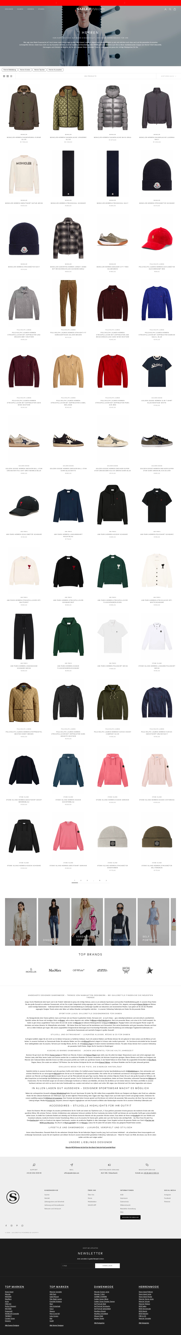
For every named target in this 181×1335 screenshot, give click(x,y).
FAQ (121, 1212)
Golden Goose (157, 398)
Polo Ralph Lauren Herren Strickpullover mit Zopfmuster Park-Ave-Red (112, 403)
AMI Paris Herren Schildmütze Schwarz (24, 534)
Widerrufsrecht (125, 1205)
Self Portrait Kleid (100, 1304)
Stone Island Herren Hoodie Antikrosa (157, 800)
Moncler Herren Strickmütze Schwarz (157, 203)
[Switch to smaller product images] (8, 76)
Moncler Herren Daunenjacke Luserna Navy (157, 138)
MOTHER (8, 1309)
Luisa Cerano (54, 1316)
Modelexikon (92, 1202)
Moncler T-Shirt (99, 1294)
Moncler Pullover (144, 1304)
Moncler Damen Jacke (101, 1292)
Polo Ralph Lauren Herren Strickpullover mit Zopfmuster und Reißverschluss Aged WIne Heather (112, 335)
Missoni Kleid (98, 1316)
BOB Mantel (143, 1311)
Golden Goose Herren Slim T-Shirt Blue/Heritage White (157, 401)
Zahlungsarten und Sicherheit (54, 1202)
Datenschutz (124, 1202)
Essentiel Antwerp (56, 1301)
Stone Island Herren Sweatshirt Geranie (68, 865)
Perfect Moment (10, 1306)
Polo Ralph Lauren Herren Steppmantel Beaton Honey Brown (24, 733)
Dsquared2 (8, 1311)
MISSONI (8, 1297)
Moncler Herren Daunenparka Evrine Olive (24, 138)
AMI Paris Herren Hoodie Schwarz (113, 534)
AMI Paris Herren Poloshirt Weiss (113, 666)
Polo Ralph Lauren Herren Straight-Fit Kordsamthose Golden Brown (68, 333)
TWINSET (8, 1316)
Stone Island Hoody (145, 1297)
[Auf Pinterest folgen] (17, 1226)
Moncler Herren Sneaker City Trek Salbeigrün (113, 268)
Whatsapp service (147, 1170)
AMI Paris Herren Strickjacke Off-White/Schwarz (156, 601)
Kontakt (47, 1198)
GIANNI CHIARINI (100, 1297)
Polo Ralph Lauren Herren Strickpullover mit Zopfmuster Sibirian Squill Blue (157, 335)
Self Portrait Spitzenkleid (102, 1309)
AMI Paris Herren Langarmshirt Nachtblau (68, 535)
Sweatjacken (51, 1100)
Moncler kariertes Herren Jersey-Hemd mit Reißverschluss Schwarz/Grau (68, 268)
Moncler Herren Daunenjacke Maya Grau (112, 137)
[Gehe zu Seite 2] (106, 880)
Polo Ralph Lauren (157, 264)
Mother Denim (99, 1318)
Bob (51, 1318)
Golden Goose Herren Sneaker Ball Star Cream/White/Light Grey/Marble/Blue (24, 469)
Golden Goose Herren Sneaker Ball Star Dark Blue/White (68, 469)
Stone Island (157, 663)
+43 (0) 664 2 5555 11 (151, 1173)
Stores (41, 9)
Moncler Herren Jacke (146, 1299)
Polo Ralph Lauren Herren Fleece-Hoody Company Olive (112, 733)
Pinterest (167, 1202)
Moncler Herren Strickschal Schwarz (68, 203)
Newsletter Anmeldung (128, 1209)
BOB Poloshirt (143, 1314)
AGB (121, 1195)
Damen (20, 9)
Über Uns (91, 1195)
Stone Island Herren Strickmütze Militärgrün (157, 866)
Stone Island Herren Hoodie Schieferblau (68, 801)
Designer (9, 9)
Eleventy (8, 1321)
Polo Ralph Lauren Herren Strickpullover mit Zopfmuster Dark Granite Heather (68, 734)
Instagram (167, 1195)
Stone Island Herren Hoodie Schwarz (24, 865)
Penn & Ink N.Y (55, 1314)
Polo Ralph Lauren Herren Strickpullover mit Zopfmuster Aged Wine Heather (24, 403)
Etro (105, 1023)
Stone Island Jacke (145, 1294)
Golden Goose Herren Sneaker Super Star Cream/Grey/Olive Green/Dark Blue (112, 469)
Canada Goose (10, 1318)
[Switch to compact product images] (11, 76)
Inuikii (52, 1321)
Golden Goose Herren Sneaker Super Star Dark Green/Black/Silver (157, 469)
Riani (51, 1304)
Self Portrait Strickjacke (102, 1306)
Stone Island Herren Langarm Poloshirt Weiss (157, 667)
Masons (52, 1311)
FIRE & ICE (142, 1316)
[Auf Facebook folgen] (6, 1226)
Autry (7, 1301)
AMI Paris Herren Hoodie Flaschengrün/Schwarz (68, 667)
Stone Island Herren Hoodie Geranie (112, 800)
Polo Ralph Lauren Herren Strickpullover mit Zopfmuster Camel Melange (68, 403)
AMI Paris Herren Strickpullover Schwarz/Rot (68, 601)
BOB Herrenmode (145, 1309)
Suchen (47, 1195)
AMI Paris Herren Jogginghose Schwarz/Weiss (24, 667)
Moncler (24, 134)
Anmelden (107, 1265)
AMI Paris (24, 531)
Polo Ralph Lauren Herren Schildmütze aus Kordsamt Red (157, 268)
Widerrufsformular (130, 1217)
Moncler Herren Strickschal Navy (112, 203)
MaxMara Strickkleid (101, 1314)
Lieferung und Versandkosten (54, 1205)
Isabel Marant (54, 1297)
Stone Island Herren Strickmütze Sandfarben (112, 866)
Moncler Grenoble (56, 1292)
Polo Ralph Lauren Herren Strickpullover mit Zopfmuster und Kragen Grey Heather (24, 335)
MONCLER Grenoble (12, 1314)
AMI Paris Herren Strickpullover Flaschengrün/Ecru (113, 601)
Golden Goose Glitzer (101, 1299)
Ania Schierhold (55, 1306)
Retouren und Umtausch (53, 1209)
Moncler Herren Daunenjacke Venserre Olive (68, 138)
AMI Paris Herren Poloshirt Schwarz (156, 534)
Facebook (167, 1198)
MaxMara (8, 1299)
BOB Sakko (142, 1306)
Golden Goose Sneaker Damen (104, 1301)
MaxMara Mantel (100, 1311)
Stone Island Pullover (146, 1292)
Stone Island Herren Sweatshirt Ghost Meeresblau (24, 801)
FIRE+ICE (8, 1304)
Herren (30, 9)
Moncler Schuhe (144, 1301)
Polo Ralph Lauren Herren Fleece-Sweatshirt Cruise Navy (157, 733)
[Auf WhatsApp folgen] (22, 1226)
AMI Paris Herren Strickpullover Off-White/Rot (24, 601)
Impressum (124, 1198)
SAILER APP (92, 1205)
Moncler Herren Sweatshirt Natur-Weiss (24, 203)
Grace (52, 1309)
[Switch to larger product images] (4, 76)
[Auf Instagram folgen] (11, 1226)
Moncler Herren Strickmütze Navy (24, 267)
